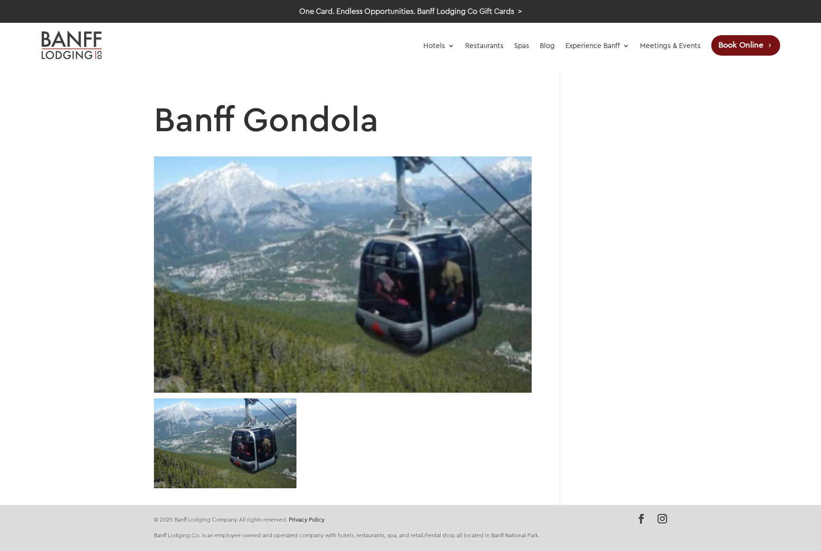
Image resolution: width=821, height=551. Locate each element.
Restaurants (484, 45)
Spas (521, 45)
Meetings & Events (670, 45)
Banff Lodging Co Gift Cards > (469, 11)
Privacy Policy (307, 519)
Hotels (434, 45)
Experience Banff (592, 45)
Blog (547, 45)
